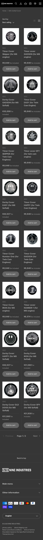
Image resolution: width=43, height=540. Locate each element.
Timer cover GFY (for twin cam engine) (32, 154)
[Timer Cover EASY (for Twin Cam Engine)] (32, 85)
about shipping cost (20, 527)
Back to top (21, 458)
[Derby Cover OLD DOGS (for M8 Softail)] (10, 390)
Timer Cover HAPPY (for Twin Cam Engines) (32, 205)
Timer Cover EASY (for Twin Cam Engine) (31, 102)
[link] (8, 435)
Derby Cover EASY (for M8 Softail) (8, 205)
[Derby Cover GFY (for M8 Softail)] (32, 390)
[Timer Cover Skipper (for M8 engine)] (10, 36)
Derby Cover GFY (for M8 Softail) (32, 406)
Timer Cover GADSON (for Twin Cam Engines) (30, 257)
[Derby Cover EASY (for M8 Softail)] (10, 187)
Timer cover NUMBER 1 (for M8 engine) (31, 308)
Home (4, 11)
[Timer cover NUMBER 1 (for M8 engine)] (32, 290)
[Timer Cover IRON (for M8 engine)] (10, 290)
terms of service (29, 530)
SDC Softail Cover (15, 11)
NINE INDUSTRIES (14, 524)
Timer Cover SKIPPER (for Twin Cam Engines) (8, 155)
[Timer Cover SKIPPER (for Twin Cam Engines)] (10, 136)
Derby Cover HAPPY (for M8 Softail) (9, 356)
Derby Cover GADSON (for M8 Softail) (10, 102)
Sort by (5, 19)
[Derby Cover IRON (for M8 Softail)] (32, 338)
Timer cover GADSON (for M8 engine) (32, 54)
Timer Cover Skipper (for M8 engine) (9, 54)
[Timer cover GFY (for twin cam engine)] (32, 136)
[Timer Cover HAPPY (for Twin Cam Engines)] (32, 187)
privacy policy (7, 527)
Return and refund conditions (12, 530)
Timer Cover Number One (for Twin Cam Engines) (10, 257)
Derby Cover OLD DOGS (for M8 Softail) (10, 407)
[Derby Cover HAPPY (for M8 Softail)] (10, 338)
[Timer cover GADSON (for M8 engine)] (32, 36)
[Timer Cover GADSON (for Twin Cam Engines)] (32, 239)
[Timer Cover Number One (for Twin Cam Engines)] (10, 239)
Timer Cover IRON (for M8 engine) (8, 308)
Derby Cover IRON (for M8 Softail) (30, 356)
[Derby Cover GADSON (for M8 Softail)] (10, 85)
